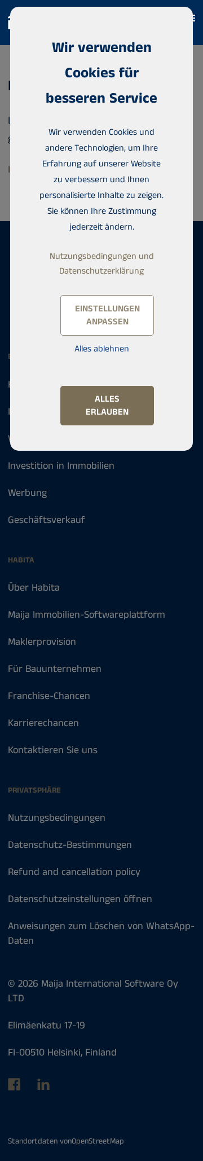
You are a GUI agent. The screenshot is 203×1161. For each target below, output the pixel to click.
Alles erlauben (107, 406)
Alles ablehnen (101, 348)
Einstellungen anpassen (107, 315)
